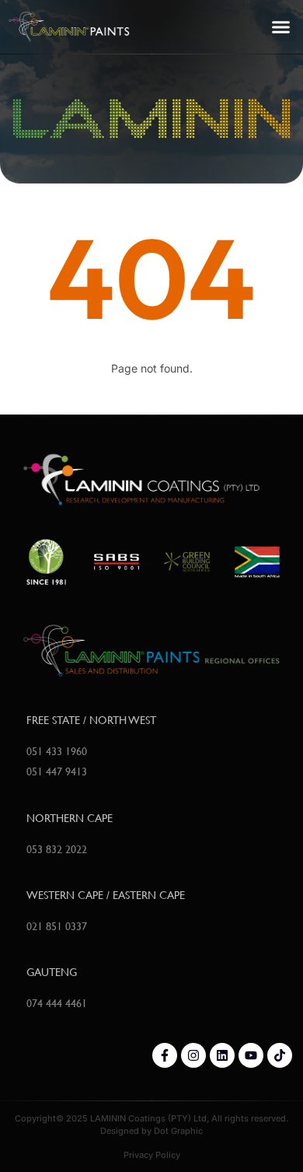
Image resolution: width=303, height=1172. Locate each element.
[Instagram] (193, 1055)
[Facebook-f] (164, 1055)
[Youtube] (251, 1055)
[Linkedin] (222, 1055)
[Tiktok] (279, 1055)
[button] (281, 27)
